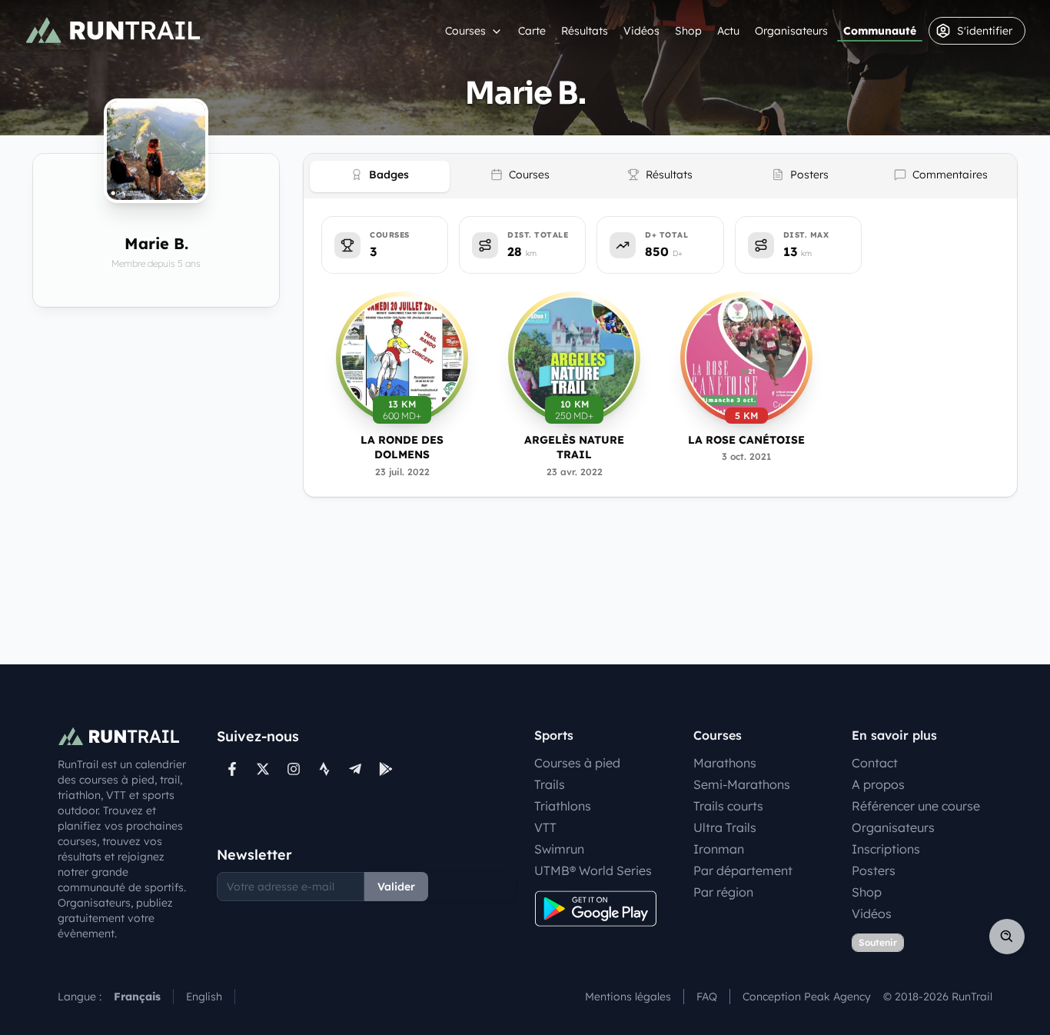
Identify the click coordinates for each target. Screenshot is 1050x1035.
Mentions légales (628, 996)
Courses (465, 31)
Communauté (879, 31)
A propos (878, 784)
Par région (723, 892)
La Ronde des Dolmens (402, 447)
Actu (728, 31)
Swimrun (559, 849)
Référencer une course (916, 806)
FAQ (706, 996)
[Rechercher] (1007, 936)
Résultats (584, 31)
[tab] (380, 176)
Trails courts (728, 806)
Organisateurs (791, 31)
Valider (396, 887)
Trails (549, 784)
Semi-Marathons (741, 784)
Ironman (718, 849)
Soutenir (878, 942)
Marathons (724, 762)
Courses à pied (577, 762)
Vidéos (641, 31)
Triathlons (562, 806)
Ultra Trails (724, 827)
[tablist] (660, 176)
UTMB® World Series (593, 870)
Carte (532, 31)
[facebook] (232, 769)
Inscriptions (886, 849)
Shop (688, 31)
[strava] (324, 769)
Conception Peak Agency (807, 996)
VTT (545, 827)
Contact (875, 762)
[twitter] (263, 769)
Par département (742, 870)
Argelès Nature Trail (574, 447)
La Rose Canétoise (746, 440)
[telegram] (355, 769)
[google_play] (385, 769)
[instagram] (293, 769)
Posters (873, 870)
